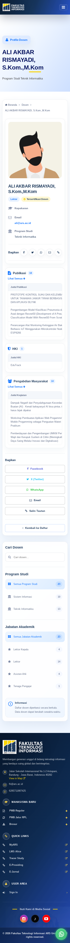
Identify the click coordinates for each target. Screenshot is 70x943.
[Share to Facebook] (23, 252)
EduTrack (16, 365)
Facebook (36, 468)
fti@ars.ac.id (16, 784)
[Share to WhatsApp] (41, 252)
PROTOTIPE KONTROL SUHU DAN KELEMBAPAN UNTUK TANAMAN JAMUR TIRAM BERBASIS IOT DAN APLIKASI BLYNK (39, 298)
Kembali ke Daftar (36, 528)
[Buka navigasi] (63, 7)
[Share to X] (32, 252)
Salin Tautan (37, 511)
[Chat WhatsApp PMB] (61, 934)
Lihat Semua (15, 278)
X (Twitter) (37, 479)
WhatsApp (37, 489)
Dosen (25, 104)
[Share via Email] (49, 252)
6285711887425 (17, 791)
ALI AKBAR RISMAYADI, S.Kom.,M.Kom (27, 110)
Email (37, 500)
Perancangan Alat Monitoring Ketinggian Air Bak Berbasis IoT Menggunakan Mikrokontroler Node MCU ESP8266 (40, 329)
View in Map (16, 778)
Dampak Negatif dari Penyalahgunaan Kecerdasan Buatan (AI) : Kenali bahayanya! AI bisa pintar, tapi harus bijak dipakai (38, 406)
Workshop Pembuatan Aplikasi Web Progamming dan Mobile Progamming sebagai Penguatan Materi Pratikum (39, 422)
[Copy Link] (58, 252)
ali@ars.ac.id (23, 223)
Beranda (12, 104)
